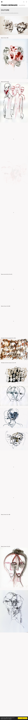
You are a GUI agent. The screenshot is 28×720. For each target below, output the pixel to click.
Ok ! (22, 718)
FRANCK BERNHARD (9, 5)
